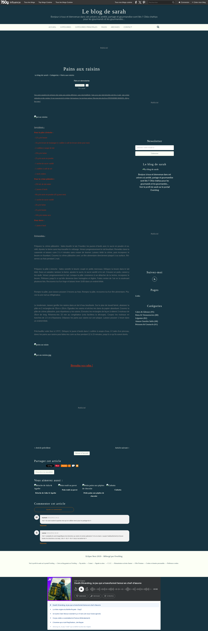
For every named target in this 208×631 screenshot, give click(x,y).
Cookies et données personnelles (155, 563)
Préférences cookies (172, 563)
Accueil (52, 27)
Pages (104, 27)
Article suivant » (122, 448)
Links (137, 296)
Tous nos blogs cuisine (123, 2)
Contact (128, 27)
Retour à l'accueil (81, 453)
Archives (115, 27)
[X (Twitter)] (139, 2)
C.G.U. (109, 563)
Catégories (65, 27)
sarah (156, 187)
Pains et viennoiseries (82, 81)
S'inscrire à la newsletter (44, 472)
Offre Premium (139, 563)
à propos (110, 596)
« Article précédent (42, 448)
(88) (146, 315)
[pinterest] (143, 2)
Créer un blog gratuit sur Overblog (67, 563)
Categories (54, 75)
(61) (146, 324)
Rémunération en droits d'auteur (123, 563)
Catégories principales (86, 27)
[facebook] (135, 2)
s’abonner (82, 596)
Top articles (82, 563)
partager (96, 596)
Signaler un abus (100, 563)
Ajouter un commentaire (54, 509)
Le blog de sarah (104, 11)
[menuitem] (52, 27)
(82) (141, 318)
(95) (144, 312)
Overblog (118, 556)
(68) (146, 321)
